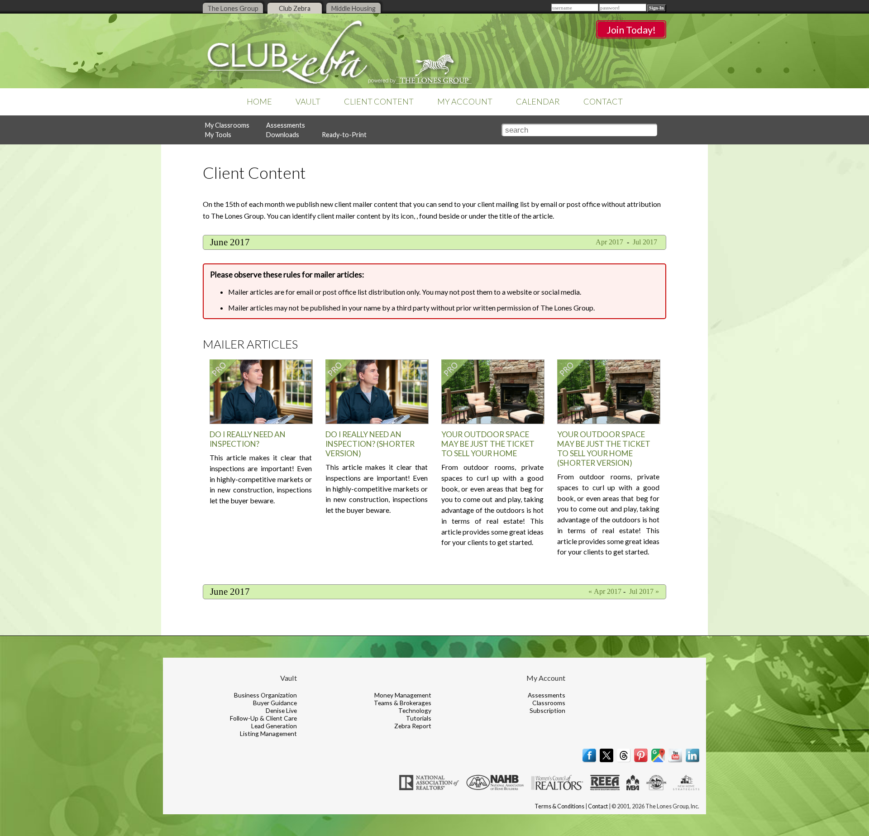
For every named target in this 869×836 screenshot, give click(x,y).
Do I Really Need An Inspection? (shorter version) (370, 444)
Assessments (285, 125)
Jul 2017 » (644, 591)
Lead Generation (274, 726)
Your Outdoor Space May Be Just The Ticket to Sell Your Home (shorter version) (603, 449)
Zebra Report (412, 726)
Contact (603, 101)
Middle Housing (353, 8)
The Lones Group (232, 8)
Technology (414, 710)
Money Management (402, 695)
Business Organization (265, 695)
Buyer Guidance (275, 703)
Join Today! (631, 30)
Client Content (379, 101)
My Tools (218, 135)
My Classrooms (227, 125)
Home (259, 101)
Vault (308, 101)
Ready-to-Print (344, 135)
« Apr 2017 (604, 591)
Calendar (538, 101)
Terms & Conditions (559, 806)
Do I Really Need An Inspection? (248, 439)
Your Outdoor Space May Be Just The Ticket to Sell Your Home (488, 444)
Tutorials (418, 718)
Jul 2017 (646, 242)
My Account (464, 101)
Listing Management (268, 733)
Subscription (547, 710)
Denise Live (281, 710)
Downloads (282, 135)
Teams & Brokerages (402, 703)
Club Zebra (294, 8)
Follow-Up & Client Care (263, 718)
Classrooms (548, 703)
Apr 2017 (608, 242)
